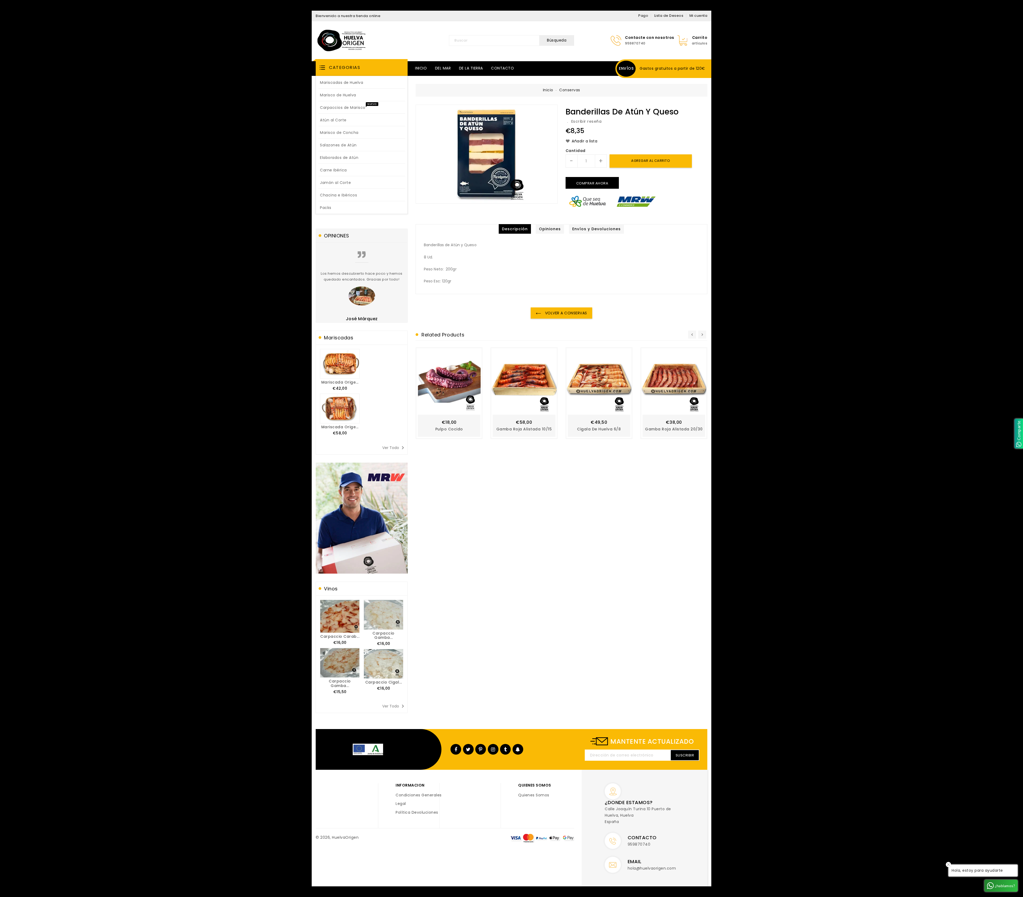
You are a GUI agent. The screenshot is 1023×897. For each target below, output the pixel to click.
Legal (401, 803)
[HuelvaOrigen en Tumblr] (505, 749)
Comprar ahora (592, 183)
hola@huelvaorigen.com (652, 868)
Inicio (548, 90)
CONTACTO (502, 68)
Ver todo (394, 448)
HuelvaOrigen (345, 837)
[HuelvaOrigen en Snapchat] (517, 749)
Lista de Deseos (669, 15)
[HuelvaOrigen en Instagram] (493, 749)
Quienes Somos (533, 795)
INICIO (421, 68)
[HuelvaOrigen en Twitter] (468, 749)
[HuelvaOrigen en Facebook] (455, 749)
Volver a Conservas (565, 313)
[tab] (515, 229)
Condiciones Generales (419, 795)
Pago (643, 15)
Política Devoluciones (417, 812)
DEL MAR (443, 68)
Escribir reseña (586, 121)
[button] (362, 67)
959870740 (639, 844)
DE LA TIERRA (471, 68)
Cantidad (576, 151)
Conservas (569, 90)
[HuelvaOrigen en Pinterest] (480, 749)
